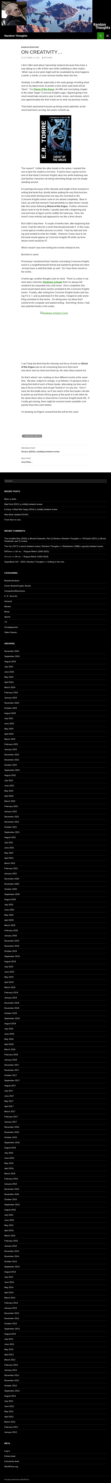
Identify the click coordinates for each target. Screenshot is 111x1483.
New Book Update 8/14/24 (16, 514)
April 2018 (9, 1044)
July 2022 (8, 780)
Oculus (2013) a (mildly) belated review (40, 450)
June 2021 (9, 848)
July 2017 (8, 1091)
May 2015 (8, 1225)
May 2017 (8, 1101)
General (8, 601)
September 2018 (12, 1018)
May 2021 (8, 853)
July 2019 (8, 966)
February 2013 (11, 1365)
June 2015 (9, 1220)
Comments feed (11, 1461)
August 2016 (10, 1148)
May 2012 (8, 1411)
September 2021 (12, 832)
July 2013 (8, 1339)
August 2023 (10, 713)
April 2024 (9, 682)
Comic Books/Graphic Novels (17, 586)
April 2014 (9, 1292)
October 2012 (10, 1385)
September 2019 (12, 956)
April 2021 (9, 858)
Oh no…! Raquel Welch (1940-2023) (32, 551)
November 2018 (11, 1008)
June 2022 (9, 785)
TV (5, 622)
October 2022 (10, 765)
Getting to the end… (56, 562)
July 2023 (8, 718)
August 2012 (10, 1396)
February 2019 (11, 992)
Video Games (10, 632)
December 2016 (11, 1127)
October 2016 (10, 1137)
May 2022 (8, 791)
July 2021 (8, 842)
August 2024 (10, 661)
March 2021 (9, 863)
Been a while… (11, 499)
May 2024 (8, 677)
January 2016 (10, 1184)
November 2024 (11, 651)
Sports (7, 617)
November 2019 (11, 946)
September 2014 (12, 1266)
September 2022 (12, 770)
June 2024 (9, 672)
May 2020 (8, 915)
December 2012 (11, 1375)
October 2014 (10, 1261)
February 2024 (11, 692)
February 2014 (11, 1303)
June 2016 (9, 1158)
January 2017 (10, 1122)
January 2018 (10, 1060)
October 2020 (10, 889)
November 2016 (11, 1132)
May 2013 (8, 1349)
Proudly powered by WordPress (16, 1480)
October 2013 (10, 1323)
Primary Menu (107, 35)
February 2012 (11, 1427)
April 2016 (9, 1168)
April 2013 (9, 1354)
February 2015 (11, 1241)
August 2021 (10, 837)
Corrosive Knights (32, 436)
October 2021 (10, 827)
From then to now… (13, 520)
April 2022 (9, 796)
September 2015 (12, 1204)
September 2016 (12, 1142)
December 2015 (11, 1189)
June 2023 (9, 723)
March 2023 (9, 739)
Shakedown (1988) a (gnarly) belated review (82, 546)
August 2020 (10, 899)
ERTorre (48, 58)
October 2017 (10, 1075)
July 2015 (8, 1215)
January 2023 (10, 749)
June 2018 (9, 1034)
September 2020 (12, 894)
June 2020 (9, 910)
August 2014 (10, 1272)
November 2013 (11, 1318)
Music (7, 611)
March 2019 (9, 987)
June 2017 (9, 1096)
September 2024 (12, 656)
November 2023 (11, 703)
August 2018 (10, 1023)
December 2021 (11, 816)
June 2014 (9, 1282)
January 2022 (10, 811)
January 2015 (10, 1246)
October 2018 (10, 1013)
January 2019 (10, 998)
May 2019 (8, 977)
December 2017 (11, 1065)
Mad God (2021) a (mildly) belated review (23, 504)
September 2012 (12, 1391)
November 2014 (11, 1256)
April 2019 (9, 982)
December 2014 (11, 1251)
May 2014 (8, 1287)
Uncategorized (11, 627)
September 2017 (12, 1080)
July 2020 (8, 904)
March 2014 (9, 1298)
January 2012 (10, 1432)
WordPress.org (11, 1466)
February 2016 (11, 1179)
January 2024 (10, 698)
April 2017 (9, 1106)
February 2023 (11, 744)
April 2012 (9, 1416)
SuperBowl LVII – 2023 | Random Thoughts (24, 562)
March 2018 (9, 1049)
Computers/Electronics (14, 591)
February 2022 (11, 806)
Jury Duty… (27, 460)
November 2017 (11, 1070)
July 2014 (8, 1277)
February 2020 (11, 930)
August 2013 (10, 1334)
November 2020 (11, 884)
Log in (7, 1451)
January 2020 (10, 935)
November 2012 (11, 1380)
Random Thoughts (15, 35)
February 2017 (11, 1116)
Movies (7, 606)
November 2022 (11, 760)
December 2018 (11, 1003)
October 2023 (10, 708)
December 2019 (11, 941)
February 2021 (11, 868)
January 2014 (10, 1308)
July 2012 (8, 1401)
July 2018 (8, 1029)
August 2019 (10, 961)
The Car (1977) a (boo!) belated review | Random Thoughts (31, 546)
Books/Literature (30, 47)
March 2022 (9, 801)
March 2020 (9, 925)
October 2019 (10, 951)
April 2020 (9, 920)
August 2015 (10, 1210)
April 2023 (9, 734)
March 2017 (9, 1111)
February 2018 (11, 1054)
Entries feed (9, 1456)
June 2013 (9, 1344)
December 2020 (11, 879)
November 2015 (11, 1194)
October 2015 (10, 1199)
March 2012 (9, 1422)
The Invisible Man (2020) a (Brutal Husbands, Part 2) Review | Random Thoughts (41, 538)
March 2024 (9, 687)
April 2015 (9, 1230)
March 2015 (9, 1235)
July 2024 (8, 666)
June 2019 (9, 972)
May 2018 (8, 1039)
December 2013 (11, 1313)
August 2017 (10, 1085)
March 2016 (9, 1173)
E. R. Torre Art (10, 596)
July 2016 (8, 1153)
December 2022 (11, 754)
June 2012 (9, 1406)
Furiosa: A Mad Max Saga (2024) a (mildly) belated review (30, 509)
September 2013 (12, 1329)
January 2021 (10, 873)
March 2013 (9, 1360)
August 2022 (10, 775)
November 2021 (11, 822)
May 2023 (8, 729)
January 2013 (10, 1370)
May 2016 (8, 1163)
